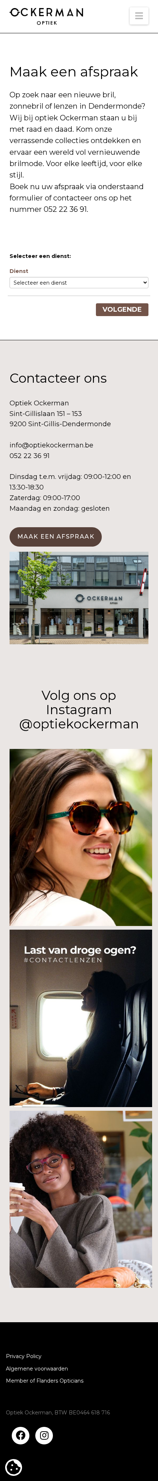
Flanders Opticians (59, 1380)
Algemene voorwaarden (37, 1368)
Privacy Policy (24, 1356)
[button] (139, 16)
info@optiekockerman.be (51, 445)
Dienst (19, 271)
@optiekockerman (79, 724)
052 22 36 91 (65, 209)
